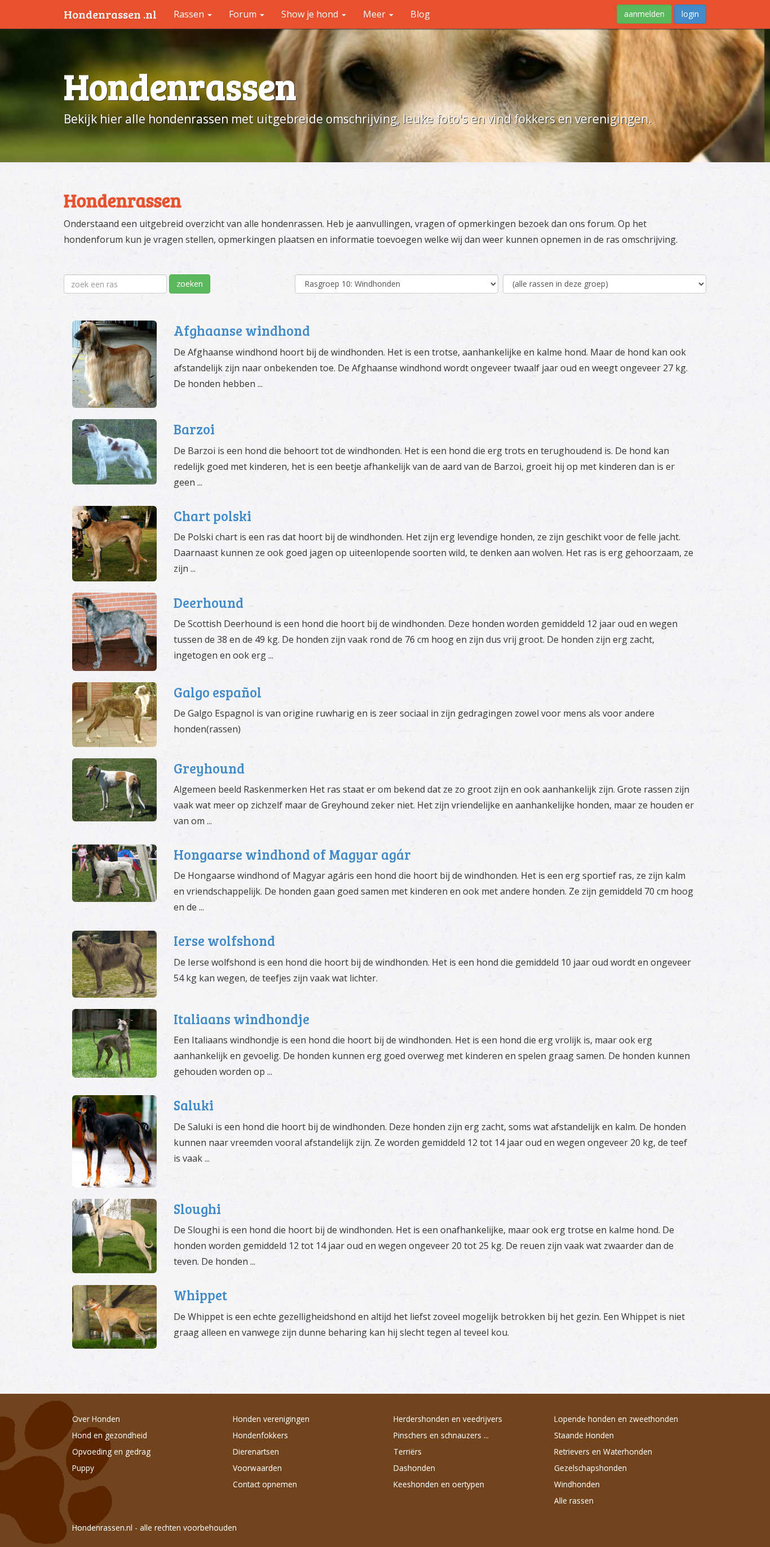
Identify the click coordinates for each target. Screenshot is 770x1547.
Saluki (194, 1105)
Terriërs (407, 1451)
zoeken (189, 283)
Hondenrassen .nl (110, 14)
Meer (375, 14)
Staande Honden (584, 1435)
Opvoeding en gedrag (111, 1451)
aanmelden (644, 13)
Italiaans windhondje (241, 1019)
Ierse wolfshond (224, 940)
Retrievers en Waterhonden (603, 1451)
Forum (244, 14)
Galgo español (218, 692)
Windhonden (577, 1484)
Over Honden (96, 1418)
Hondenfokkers (260, 1435)
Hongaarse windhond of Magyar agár (292, 854)
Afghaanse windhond (242, 330)
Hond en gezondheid (109, 1435)
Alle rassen (574, 1500)
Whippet (200, 1295)
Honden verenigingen (271, 1418)
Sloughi (197, 1208)
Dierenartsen (256, 1451)
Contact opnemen (265, 1484)
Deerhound (209, 602)
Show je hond (310, 14)
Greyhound (209, 768)
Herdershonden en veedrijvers (447, 1418)
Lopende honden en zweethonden (616, 1418)
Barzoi (194, 429)
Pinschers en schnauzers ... (441, 1435)
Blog (420, 14)
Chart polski (212, 515)
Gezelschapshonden (590, 1467)
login (690, 13)
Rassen (190, 14)
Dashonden (414, 1467)
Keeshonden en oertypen (438, 1484)
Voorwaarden (257, 1467)
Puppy (83, 1467)
